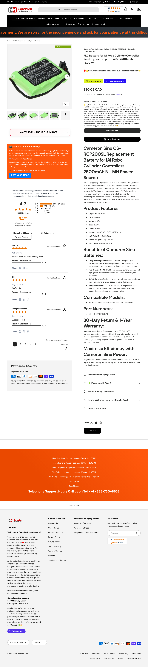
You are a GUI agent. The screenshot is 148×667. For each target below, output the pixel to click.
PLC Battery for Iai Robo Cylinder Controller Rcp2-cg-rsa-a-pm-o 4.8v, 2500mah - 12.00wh (27, 41)
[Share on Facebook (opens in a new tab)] (20, 268)
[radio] (51, 204)
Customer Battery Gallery (99, 2)
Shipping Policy (54, 546)
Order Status (53, 528)
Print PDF (92, 430)
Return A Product (55, 532)
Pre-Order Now (112, 130)
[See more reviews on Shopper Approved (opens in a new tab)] (27, 268)
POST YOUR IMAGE (20, 175)
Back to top (74, 505)
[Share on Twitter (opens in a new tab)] (24, 268)
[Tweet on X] (91, 422)
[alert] (40, 132)
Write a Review (21, 237)
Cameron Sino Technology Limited (96, 49)
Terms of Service (55, 551)
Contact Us (53, 523)
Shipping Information (82, 523)
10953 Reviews (25, 213)
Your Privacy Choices (57, 560)
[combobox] (68, 9)
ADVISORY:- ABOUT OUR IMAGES (39, 132)
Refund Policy (54, 542)
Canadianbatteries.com (20, 654)
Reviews (51, 555)
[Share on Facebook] (96, 422)
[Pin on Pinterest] (100, 422)
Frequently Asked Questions (86, 532)
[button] (132, 8)
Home (9, 41)
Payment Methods (81, 528)
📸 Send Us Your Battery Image (24, 146)
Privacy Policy (54, 537)
